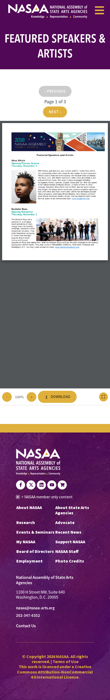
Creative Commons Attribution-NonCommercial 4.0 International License (55, 671)
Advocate (64, 522)
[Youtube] (51, 484)
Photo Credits (69, 561)
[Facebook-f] (20, 484)
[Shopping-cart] (62, 484)
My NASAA (25, 541)
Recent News (68, 532)
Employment (29, 561)
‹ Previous (55, 91)
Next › (55, 111)
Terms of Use (65, 661)
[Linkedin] (41, 484)
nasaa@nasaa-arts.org (35, 608)
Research (25, 522)
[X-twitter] (31, 484)
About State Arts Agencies (72, 510)
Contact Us (26, 626)
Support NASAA (70, 541)
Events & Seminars (35, 532)
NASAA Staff (66, 551)
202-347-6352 (28, 615)
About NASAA (29, 507)
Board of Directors (35, 551)
